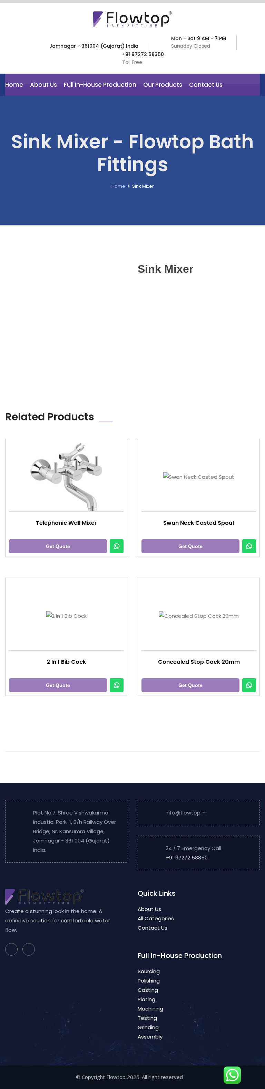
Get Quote (58, 546)
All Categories (156, 918)
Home (14, 85)
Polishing (149, 980)
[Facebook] (11, 949)
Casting (148, 990)
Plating (146, 999)
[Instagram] (28, 949)
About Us (43, 85)
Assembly (150, 1036)
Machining (150, 1008)
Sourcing (149, 971)
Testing (147, 1018)
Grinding (148, 1027)
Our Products (162, 85)
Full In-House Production (100, 85)
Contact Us (206, 85)
